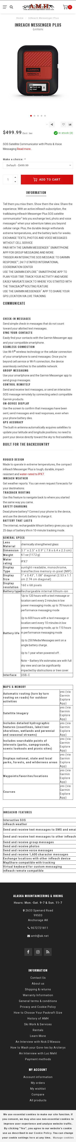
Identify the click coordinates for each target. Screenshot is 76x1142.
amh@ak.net (40, 935)
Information (36, 192)
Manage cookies (63, 1137)
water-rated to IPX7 (32, 474)
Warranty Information (38, 995)
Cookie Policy (42, 1133)
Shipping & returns (38, 989)
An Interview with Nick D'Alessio (38, 1041)
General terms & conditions (38, 1001)
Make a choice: (14, 159)
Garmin (38, 29)
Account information (38, 1077)
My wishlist (38, 1088)
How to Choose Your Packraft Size (38, 1012)
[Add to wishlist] (63, 124)
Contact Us (38, 977)
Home (20, 18)
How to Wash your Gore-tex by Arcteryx (38, 1047)
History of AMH (38, 1018)
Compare (38, 1094)
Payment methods (38, 1059)
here (32, 1137)
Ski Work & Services (38, 1024)
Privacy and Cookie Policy (38, 1006)
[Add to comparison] (70, 124)
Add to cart (49, 179)
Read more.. (24, 148)
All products (38, 1100)
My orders (38, 1082)
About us (38, 983)
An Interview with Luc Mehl (38, 1053)
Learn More (38, 1035)
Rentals (38, 1030)
